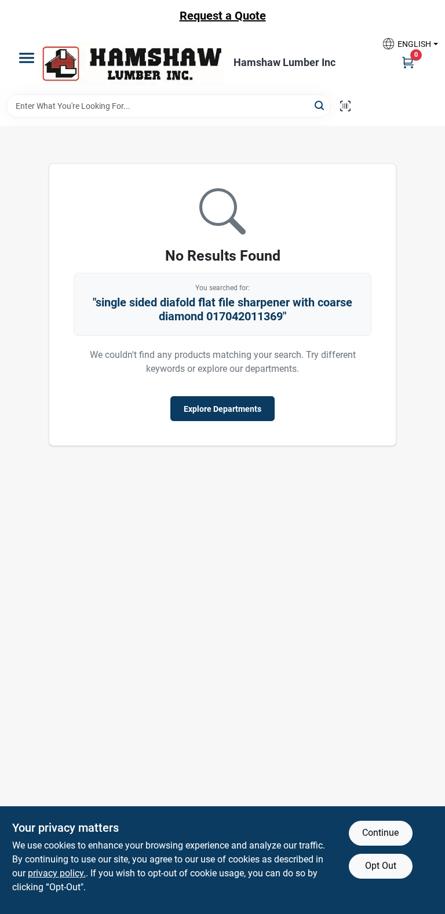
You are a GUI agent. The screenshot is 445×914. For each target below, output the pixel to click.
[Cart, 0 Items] (408, 62)
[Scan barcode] (345, 106)
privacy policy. (57, 873)
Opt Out (380, 865)
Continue (380, 832)
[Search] (320, 105)
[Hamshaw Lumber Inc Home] (131, 62)
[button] (405, 43)
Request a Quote (223, 16)
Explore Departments (222, 409)
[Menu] (26, 57)
